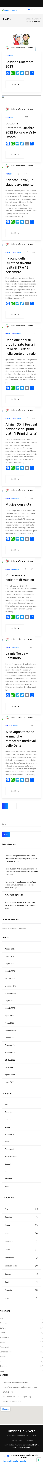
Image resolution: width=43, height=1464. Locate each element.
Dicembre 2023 (10, 986)
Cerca (4, 824)
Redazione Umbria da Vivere (21, 47)
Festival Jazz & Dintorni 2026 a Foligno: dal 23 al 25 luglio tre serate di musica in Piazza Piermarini (21, 872)
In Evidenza (9, 1134)
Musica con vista (18, 504)
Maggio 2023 (10, 1008)
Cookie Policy (29, 1441)
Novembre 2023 (11, 993)
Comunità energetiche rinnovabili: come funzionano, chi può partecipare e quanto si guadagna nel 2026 (21, 858)
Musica (7, 1142)
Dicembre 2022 (10, 1045)
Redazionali (9, 1149)
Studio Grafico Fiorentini (21, 1448)
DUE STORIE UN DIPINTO (14, 895)
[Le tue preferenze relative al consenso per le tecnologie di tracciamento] (39, 1460)
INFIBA (34, 1445)
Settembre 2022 (11, 1067)
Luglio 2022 (9, 1082)
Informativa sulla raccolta (14, 1461)
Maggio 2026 (10, 971)
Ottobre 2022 (10, 1060)
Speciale (8, 1164)
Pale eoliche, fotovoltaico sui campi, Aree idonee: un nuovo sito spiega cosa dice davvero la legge (20, 885)
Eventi (7, 1127)
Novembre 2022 (11, 1053)
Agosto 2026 (10, 949)
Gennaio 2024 (10, 978)
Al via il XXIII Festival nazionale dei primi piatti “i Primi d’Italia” (21, 428)
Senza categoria (11, 1157)
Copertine (8, 1112)
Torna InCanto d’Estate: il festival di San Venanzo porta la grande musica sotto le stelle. (20, 905)
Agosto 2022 (10, 1075)
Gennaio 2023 (10, 1038)
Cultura (8, 1120)
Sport (7, 1171)
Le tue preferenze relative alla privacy (24, 1456)
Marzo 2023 (9, 1023)
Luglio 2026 (9, 956)
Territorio (8, 1179)
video (7, 1186)
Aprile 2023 (9, 1015)
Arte (6, 1105)
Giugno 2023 (9, 1001)
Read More (15, 84)
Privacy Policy (17, 1441)
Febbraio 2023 (10, 1030)
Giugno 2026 (9, 964)
